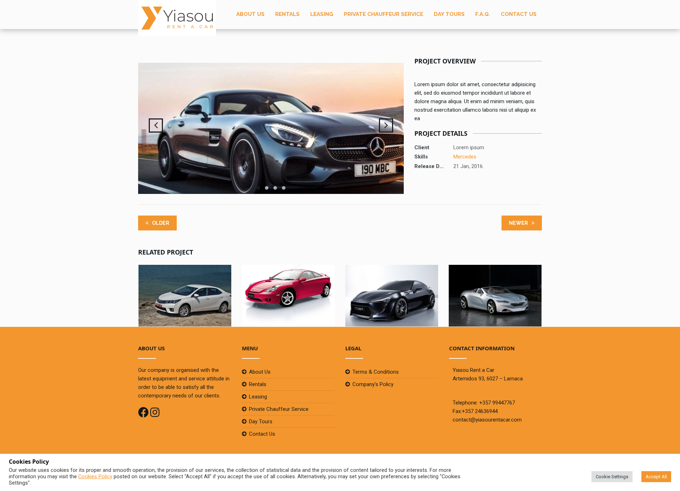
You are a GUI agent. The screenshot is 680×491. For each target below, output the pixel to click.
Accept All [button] (656, 476)
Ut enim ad (185, 282)
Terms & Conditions (375, 372)
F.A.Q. (482, 14)
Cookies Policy (95, 476)
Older (160, 223)
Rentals (287, 14)
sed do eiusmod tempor (495, 282)
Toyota (185, 291)
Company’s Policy (372, 384)
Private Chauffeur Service (383, 14)
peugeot (495, 291)
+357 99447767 (497, 403)
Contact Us (519, 14)
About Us (250, 14)
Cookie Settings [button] (612, 476)
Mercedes (464, 157)
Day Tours (449, 14)
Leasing (321, 14)
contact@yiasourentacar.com (487, 420)
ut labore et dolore (391, 282)
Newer (519, 223)
